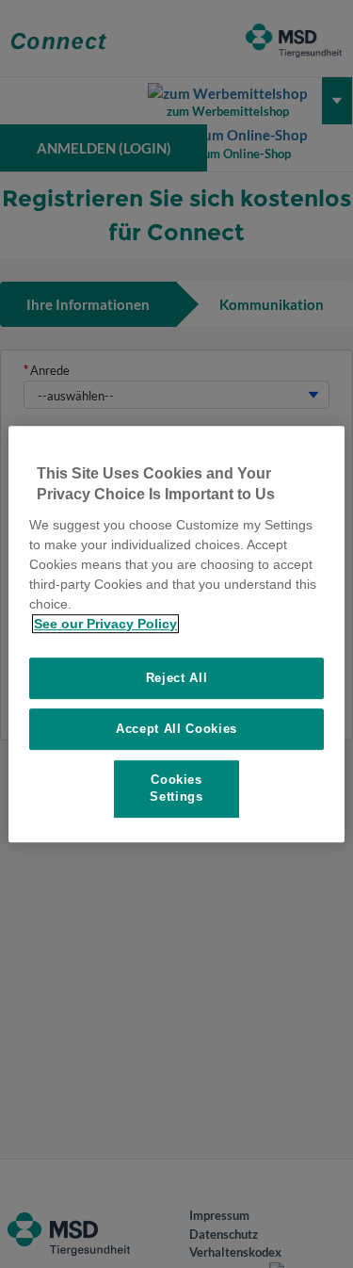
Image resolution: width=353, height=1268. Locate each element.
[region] (176, 634)
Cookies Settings (176, 788)
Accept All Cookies (176, 729)
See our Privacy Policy (105, 623)
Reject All (177, 678)
